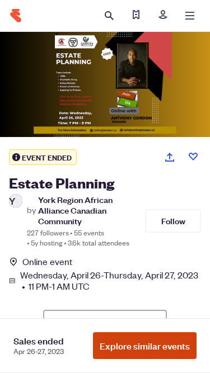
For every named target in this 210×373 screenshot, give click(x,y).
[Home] (15, 15)
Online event (47, 261)
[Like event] (193, 156)
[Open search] (109, 15)
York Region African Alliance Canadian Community (75, 210)
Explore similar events (145, 345)
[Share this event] (169, 157)
